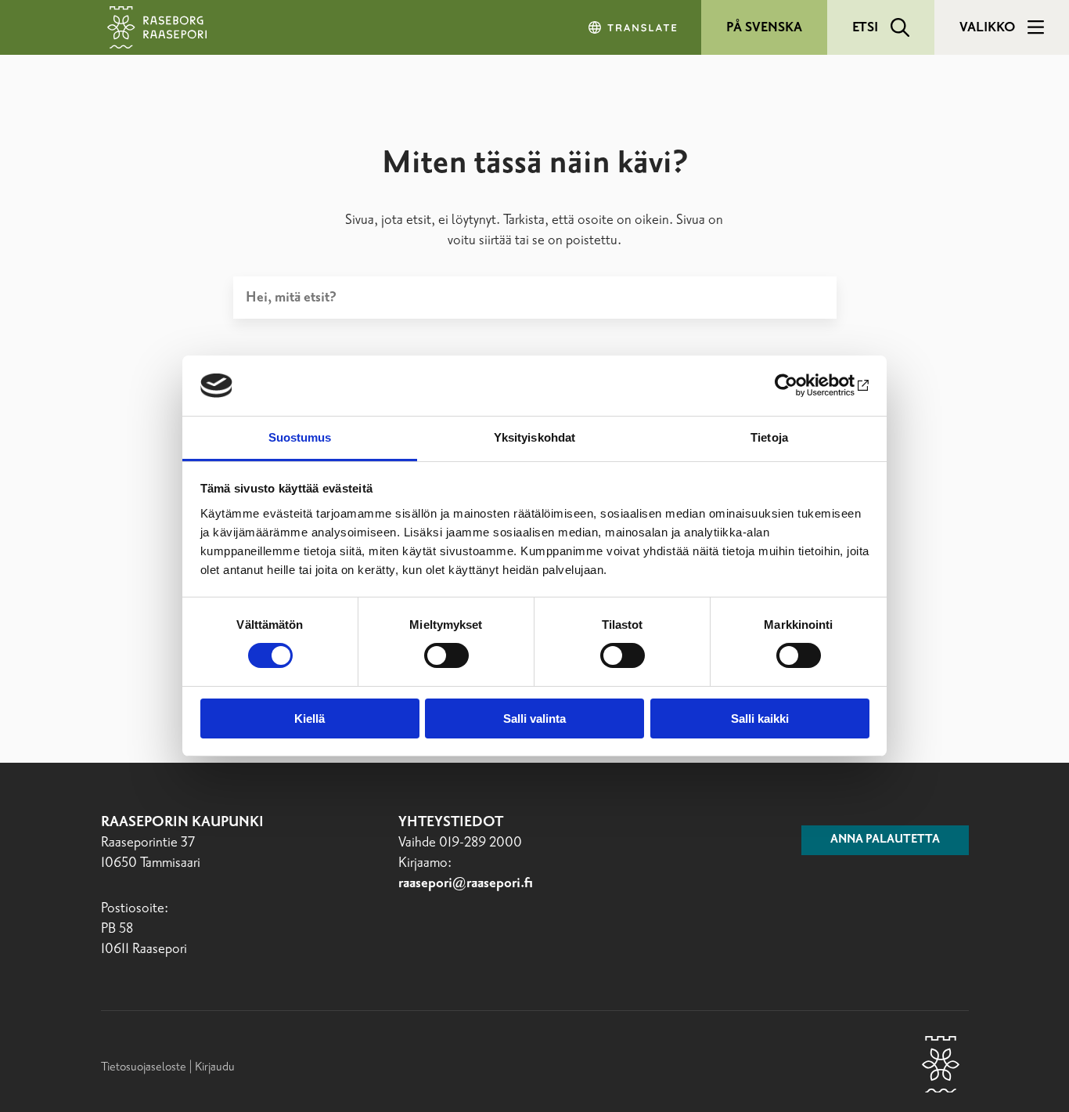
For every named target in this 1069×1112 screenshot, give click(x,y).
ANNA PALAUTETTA (885, 839)
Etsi (865, 27)
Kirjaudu (215, 1067)
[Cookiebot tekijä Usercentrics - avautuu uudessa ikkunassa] (800, 385)
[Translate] (634, 27)
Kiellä (309, 718)
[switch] (446, 655)
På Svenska (764, 27)
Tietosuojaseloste (143, 1067)
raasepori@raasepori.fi (465, 883)
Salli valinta (534, 718)
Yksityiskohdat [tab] (534, 437)
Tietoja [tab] (769, 437)
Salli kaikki (760, 718)
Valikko (987, 27)
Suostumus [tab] (300, 437)
